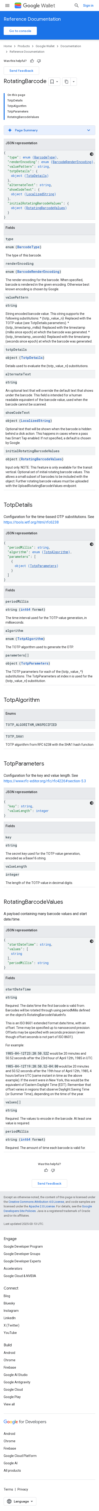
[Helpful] (32, 61)
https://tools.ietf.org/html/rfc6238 (31, 522)
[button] (49, 130)
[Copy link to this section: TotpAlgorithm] (44, 700)
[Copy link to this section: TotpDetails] (37, 505)
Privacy (22, 1489)
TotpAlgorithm (56, 552)
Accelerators (13, 1268)
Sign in (88, 5)
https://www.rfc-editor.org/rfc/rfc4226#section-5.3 (45, 781)
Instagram (11, 1310)
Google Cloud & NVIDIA (20, 1276)
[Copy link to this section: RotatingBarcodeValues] (67, 902)
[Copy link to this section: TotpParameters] (48, 764)
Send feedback (21, 71)
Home (8, 46)
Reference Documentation (32, 19)
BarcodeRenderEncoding (72, 162)
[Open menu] (7, 5)
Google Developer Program (23, 1246)
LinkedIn (10, 1318)
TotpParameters (43, 566)
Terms (8, 1489)
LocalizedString (40, 194)
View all (9, 1404)
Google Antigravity (17, 1382)
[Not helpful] (38, 61)
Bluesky (9, 1303)
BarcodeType (44, 157)
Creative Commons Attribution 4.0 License (36, 1201)
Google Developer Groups (22, 1254)
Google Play (12, 1397)
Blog (7, 1296)
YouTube (10, 1333)
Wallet (48, 6)
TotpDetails (36, 175)
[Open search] (76, 5)
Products (24, 46)
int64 (25, 609)
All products (12, 1470)
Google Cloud (13, 1389)
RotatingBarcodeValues (45, 208)
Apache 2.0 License (42, 1206)
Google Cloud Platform (20, 1456)
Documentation (71, 46)
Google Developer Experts (22, 1261)
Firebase (10, 1367)
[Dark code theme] (91, 154)
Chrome (9, 1360)
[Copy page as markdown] (66, 82)
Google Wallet (45, 46)
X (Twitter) (11, 1325)
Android (9, 1353)
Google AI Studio (16, 1375)
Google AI (10, 1463)
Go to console (20, 31)
